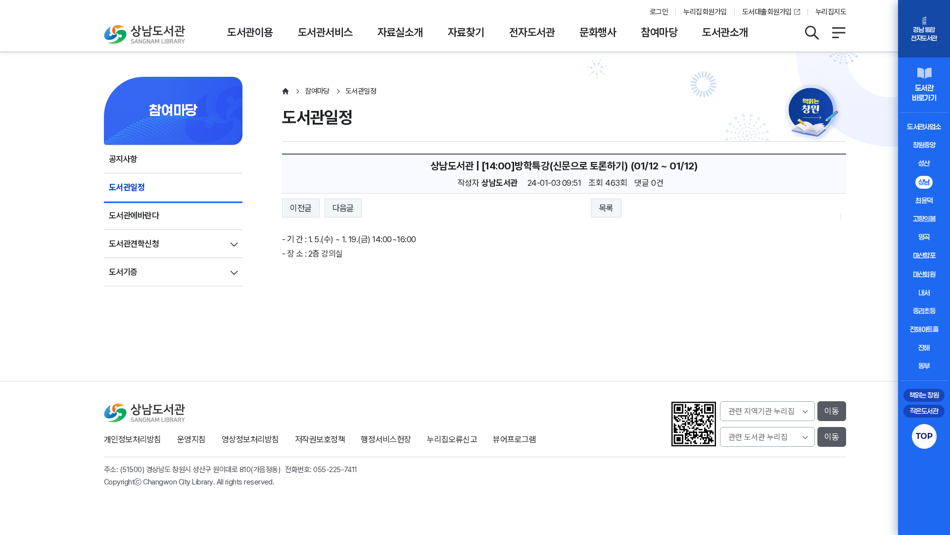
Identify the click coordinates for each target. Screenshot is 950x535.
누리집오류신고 (452, 439)
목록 (606, 208)
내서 (924, 292)
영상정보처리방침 (250, 439)
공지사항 (123, 159)
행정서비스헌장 (386, 439)
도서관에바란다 (134, 215)
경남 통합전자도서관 (924, 34)
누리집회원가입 (704, 11)
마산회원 (924, 274)
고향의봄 (924, 218)
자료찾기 (466, 32)
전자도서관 (532, 32)
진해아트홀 (924, 329)
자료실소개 (400, 32)
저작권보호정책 (320, 439)
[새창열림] (814, 115)
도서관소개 (725, 32)
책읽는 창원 (924, 395)
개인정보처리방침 (132, 439)
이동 (831, 411)
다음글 (343, 208)
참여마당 (659, 32)
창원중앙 (924, 145)
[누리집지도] (838, 32)
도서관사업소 (924, 126)
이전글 (300, 208)
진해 (924, 347)
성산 (924, 163)
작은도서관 (924, 411)
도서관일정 (126, 187)
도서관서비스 (325, 32)
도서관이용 (250, 32)
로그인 (659, 11)
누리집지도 (830, 11)
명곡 (924, 237)
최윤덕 (923, 200)
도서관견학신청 (134, 244)
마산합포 (924, 255)
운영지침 (191, 439)
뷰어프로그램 (514, 439)
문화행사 (597, 32)
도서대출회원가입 (767, 11)
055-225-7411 (335, 469)
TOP (924, 435)
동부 (924, 366)
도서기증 (123, 272)
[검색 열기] (811, 32)
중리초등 (924, 311)
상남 (924, 182)
